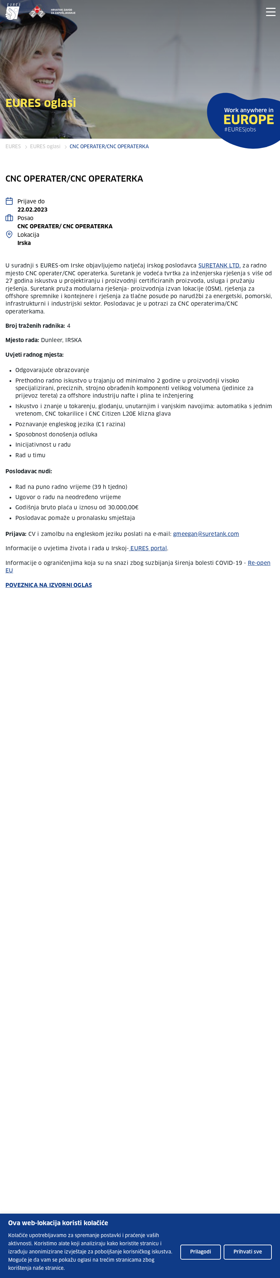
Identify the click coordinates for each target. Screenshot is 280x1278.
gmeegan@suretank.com (206, 534)
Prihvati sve (248, 1252)
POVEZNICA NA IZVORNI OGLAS (48, 585)
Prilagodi (200, 1252)
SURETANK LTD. (219, 265)
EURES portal (148, 548)
